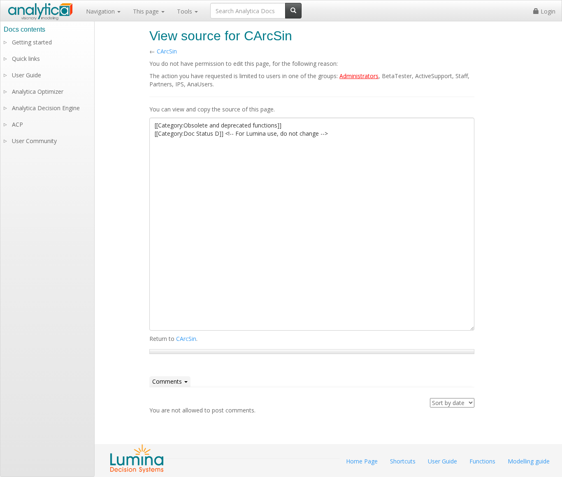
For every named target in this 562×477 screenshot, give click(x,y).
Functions (482, 461)
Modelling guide (529, 461)
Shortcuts (403, 461)
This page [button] (146, 11)
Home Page (362, 461)
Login (547, 11)
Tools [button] (185, 11)
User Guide (26, 75)
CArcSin (167, 51)
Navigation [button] (101, 11)
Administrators (359, 76)
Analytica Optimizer (37, 91)
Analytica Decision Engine (46, 108)
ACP (17, 124)
